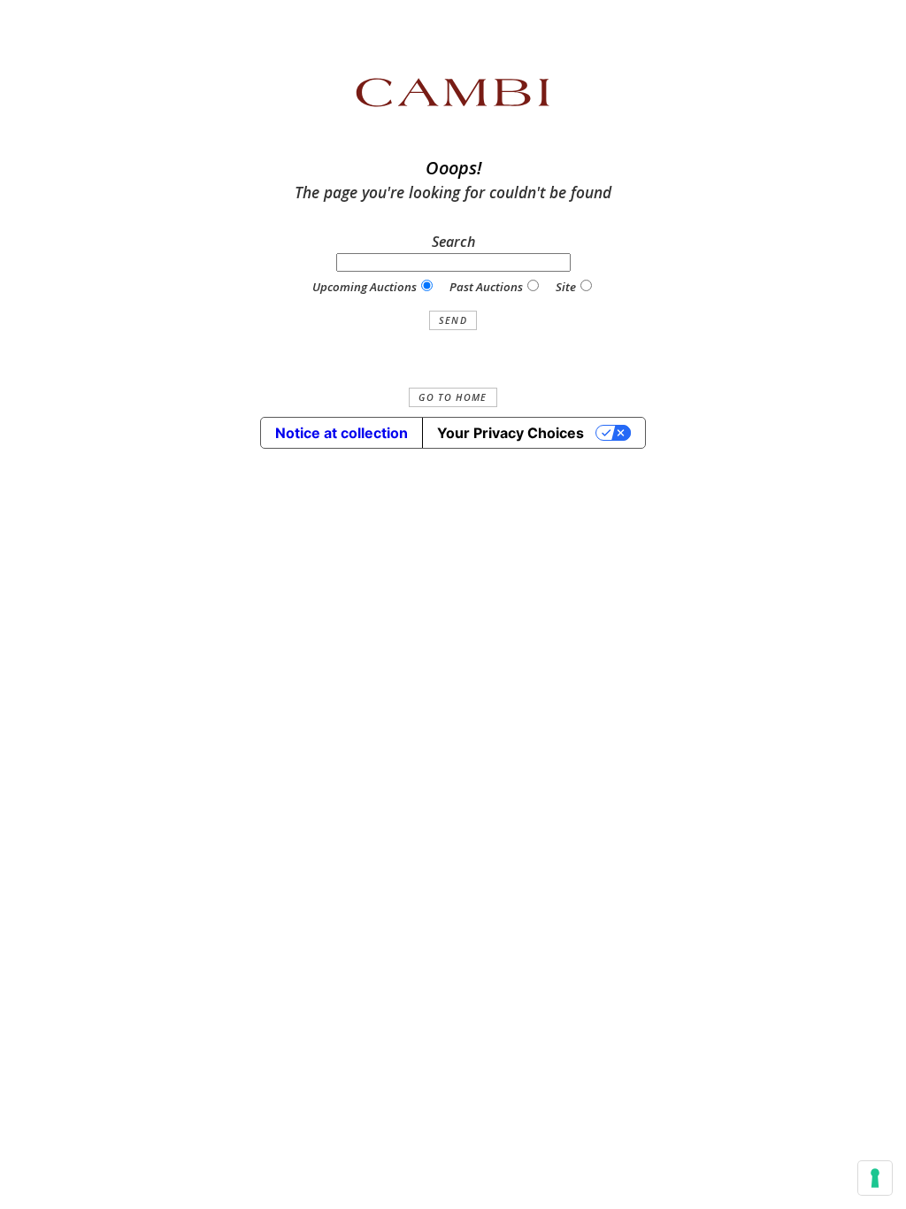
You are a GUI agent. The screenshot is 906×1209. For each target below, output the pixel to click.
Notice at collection (341, 433)
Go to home (452, 397)
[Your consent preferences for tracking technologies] (875, 1178)
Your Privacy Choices (510, 433)
